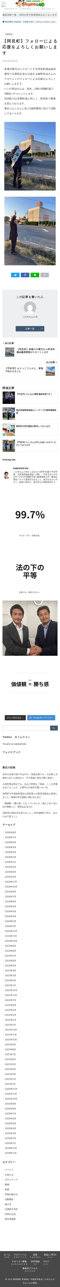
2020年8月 (10, 1108)
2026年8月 (10, 832)
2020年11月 (11, 1093)
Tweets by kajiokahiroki (14, 744)
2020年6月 (10, 1118)
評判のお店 (10, 1214)
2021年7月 (10, 1054)
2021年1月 (10, 1084)
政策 (7, 1189)
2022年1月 (10, 1024)
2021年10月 (11, 1039)
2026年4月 (10, 847)
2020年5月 (10, 1123)
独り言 (8, 1204)
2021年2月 (10, 1079)
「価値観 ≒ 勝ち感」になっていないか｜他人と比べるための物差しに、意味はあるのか (30, 805)
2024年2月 (10, 921)
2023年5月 (10, 965)
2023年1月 (10, 985)
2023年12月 (11, 931)
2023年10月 (11, 941)
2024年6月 (10, 901)
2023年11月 (11, 936)
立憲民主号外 (11, 1209)
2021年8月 (10, 1049)
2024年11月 (11, 881)
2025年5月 (10, 867)
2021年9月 (10, 1044)
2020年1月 (10, 1143)
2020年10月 (11, 1098)
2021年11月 (11, 1034)
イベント (9, 1169)
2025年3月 (10, 876)
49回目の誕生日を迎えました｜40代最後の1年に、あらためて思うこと (30, 814)
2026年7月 (10, 837)
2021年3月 (10, 1074)
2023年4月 (10, 970)
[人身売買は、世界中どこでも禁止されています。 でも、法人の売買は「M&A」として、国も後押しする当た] (30, 571)
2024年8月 (10, 891)
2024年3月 (10, 916)
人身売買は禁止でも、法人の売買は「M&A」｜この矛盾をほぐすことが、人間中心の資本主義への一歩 (30, 786)
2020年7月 (10, 1113)
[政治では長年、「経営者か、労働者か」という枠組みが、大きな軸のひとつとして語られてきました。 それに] (30, 514)
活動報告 (9, 34)
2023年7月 (10, 955)
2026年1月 (10, 862)
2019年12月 (11, 1148)
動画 (7, 1184)
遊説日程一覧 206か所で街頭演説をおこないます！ (30, 14)
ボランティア (11, 1179)
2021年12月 (11, 1029)
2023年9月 (10, 945)
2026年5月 (10, 842)
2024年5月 (10, 906)
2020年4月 (10, 1128)
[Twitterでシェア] (15, 275)
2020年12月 (11, 1089)
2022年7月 (10, 1000)
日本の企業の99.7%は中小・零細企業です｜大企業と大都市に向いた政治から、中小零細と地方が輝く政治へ (30, 776)
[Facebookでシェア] (25, 275)
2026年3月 (10, 852)
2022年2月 (10, 1019)
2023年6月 (10, 960)
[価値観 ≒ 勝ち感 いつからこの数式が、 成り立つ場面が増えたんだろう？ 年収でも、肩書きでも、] (30, 684)
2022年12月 (11, 990)
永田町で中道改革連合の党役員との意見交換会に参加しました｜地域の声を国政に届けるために (30, 795)
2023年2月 (10, 980)
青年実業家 (10, 1219)
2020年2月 (10, 1138)
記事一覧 (30, 328)
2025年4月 (10, 871)
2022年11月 (11, 995)
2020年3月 (10, 1133)
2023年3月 (10, 975)
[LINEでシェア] (35, 275)
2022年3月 (10, 1015)
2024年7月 (10, 896)
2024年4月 (10, 911)
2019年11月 (11, 1153)
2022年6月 (10, 1005)
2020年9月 (10, 1103)
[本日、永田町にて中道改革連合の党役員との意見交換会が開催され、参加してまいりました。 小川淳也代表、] (30, 628)
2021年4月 (10, 1069)
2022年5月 (10, 1010)
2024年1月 (10, 926)
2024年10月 (11, 886)
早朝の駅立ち (11, 1194)
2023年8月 (10, 950)
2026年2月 (10, 857)
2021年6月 (10, 1059)
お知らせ (9, 1174)
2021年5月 (10, 1064)
